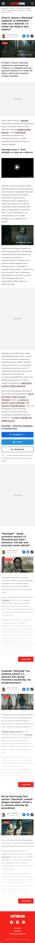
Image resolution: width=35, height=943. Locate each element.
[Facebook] (11, 922)
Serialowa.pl (4, 8)
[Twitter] (17, 922)
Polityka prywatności (17, 934)
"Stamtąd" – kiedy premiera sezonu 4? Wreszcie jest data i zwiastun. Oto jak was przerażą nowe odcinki (15, 539)
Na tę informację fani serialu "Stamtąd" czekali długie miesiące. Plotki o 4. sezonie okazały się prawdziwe (16, 802)
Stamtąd (24, 121)
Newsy (12, 8)
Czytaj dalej (25, 659)
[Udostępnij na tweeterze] (27, 36)
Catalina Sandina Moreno (15, 455)
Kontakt (17, 928)
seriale (7, 458)
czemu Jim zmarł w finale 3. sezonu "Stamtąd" (17, 397)
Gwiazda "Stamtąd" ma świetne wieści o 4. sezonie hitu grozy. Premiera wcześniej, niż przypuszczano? (16, 677)
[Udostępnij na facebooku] (23, 36)
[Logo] (17, 916)
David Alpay (20, 132)
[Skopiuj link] (32, 36)
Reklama (17, 931)
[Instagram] (24, 922)
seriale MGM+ (15, 458)
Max (2, 458)
